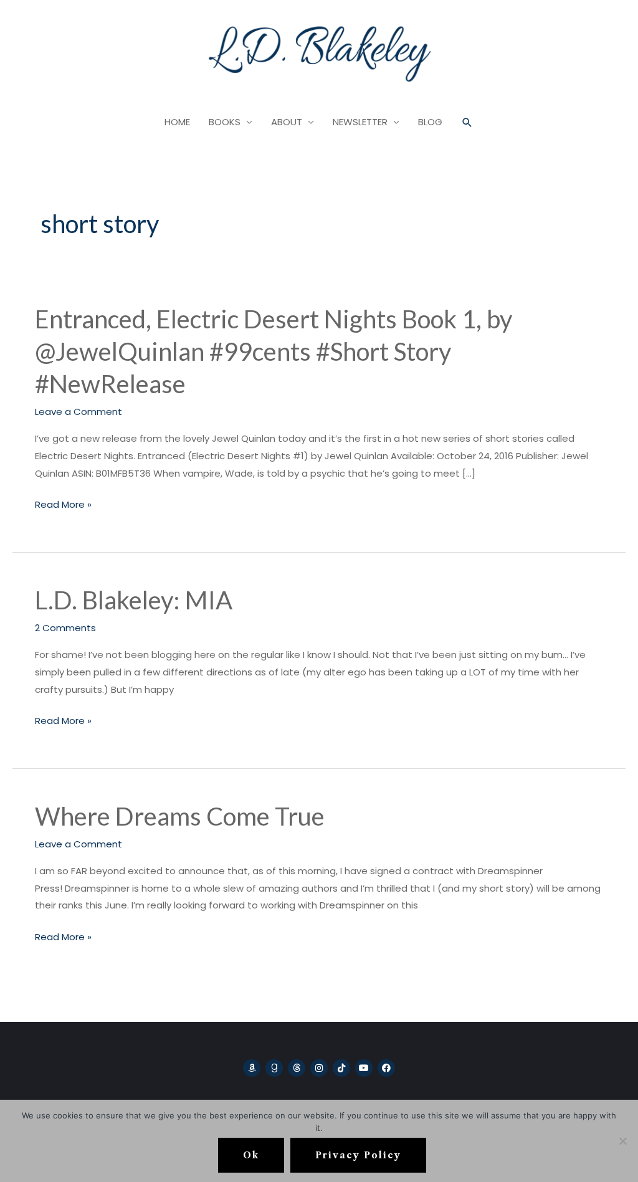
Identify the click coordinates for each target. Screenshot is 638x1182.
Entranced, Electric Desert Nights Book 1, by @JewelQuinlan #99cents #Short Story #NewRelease (273, 351)
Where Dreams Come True (180, 816)
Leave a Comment (78, 411)
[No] (622, 1141)
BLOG (430, 121)
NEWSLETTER (360, 121)
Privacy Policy (358, 1155)
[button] (467, 123)
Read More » (63, 503)
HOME (177, 121)
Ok (251, 1155)
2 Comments (65, 627)
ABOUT (286, 121)
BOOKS (224, 121)
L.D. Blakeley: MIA (133, 600)
